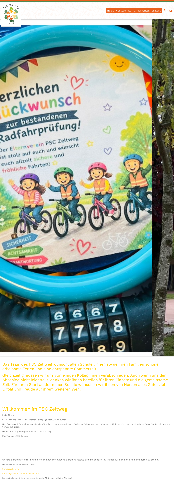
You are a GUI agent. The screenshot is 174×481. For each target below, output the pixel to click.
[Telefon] (165, 10)
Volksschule (123, 11)
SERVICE (156, 11)
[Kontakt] (170, 10)
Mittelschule (142, 11)
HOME (110, 11)
